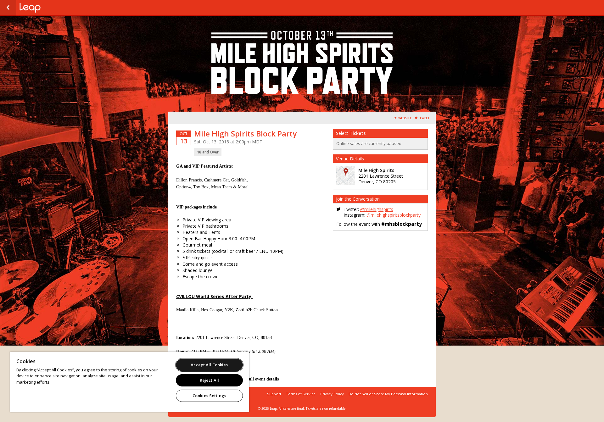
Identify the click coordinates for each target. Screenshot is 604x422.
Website (404, 118)
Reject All (209, 380)
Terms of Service (301, 393)
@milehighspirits (376, 209)
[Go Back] (8, 8)
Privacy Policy (332, 393)
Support (274, 393)
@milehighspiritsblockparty (393, 215)
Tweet (424, 118)
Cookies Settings (209, 395)
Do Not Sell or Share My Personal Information (388, 393)
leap (51, 8)
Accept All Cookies (209, 365)
